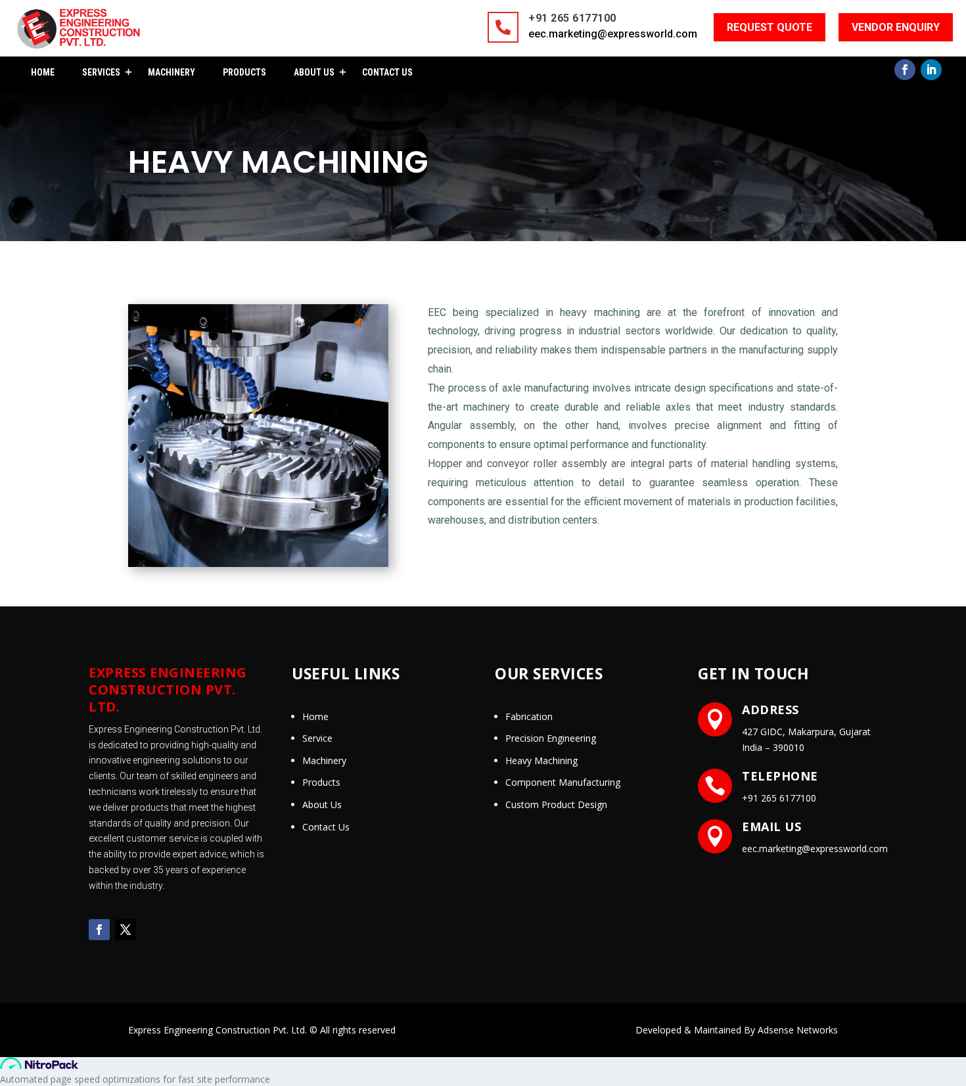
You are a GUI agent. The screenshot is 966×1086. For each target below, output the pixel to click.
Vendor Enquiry (896, 27)
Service (317, 738)
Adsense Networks (798, 1030)
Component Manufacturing (562, 782)
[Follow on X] (125, 929)
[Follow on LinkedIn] (931, 69)
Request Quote (769, 27)
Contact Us (387, 72)
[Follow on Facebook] (904, 69)
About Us (314, 72)
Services (101, 72)
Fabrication (529, 716)
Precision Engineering (550, 738)
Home (43, 72)
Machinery (171, 72)
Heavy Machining (541, 760)
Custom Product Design (556, 804)
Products (244, 72)
